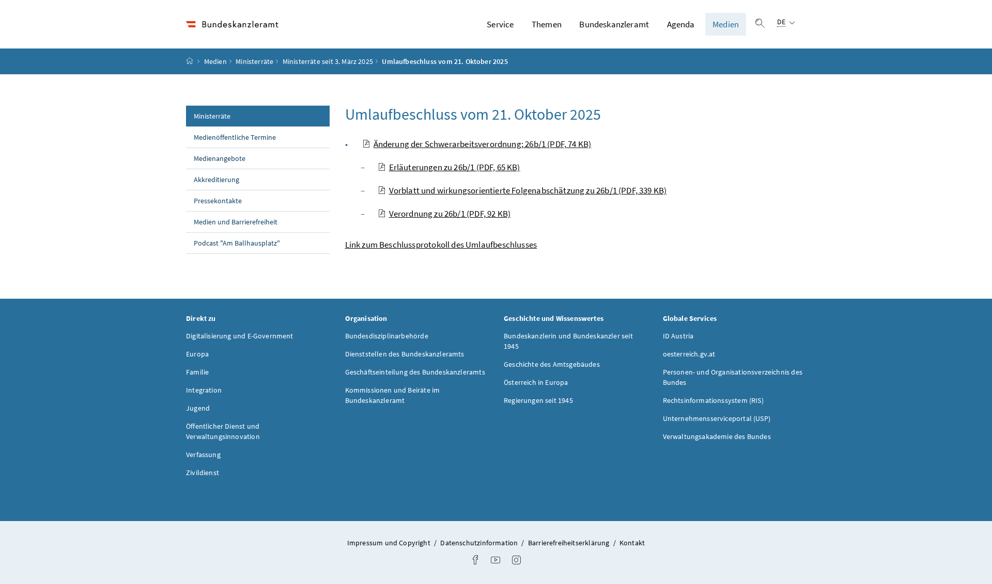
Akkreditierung (216, 179)
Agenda (681, 24)
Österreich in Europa (536, 382)
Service (500, 24)
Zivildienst (202, 472)
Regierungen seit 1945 (538, 400)
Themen (547, 24)
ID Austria (678, 335)
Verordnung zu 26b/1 (450, 213)
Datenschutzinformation (479, 542)
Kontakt (632, 542)
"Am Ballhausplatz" (237, 243)
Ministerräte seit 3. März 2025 (328, 61)
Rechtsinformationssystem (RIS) (713, 400)
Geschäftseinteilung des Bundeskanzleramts (415, 372)
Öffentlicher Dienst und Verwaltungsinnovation (223, 431)
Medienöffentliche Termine (235, 137)
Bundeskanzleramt (614, 24)
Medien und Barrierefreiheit (235, 221)
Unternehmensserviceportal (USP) (716, 418)
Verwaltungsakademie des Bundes (717, 436)
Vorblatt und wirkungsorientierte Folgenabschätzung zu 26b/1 (528, 190)
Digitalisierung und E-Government (239, 335)
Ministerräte (254, 61)
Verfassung (203, 454)
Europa (197, 354)
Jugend (198, 408)
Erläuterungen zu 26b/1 (454, 167)
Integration (204, 390)
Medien (725, 24)
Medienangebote (219, 158)
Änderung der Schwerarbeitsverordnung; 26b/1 (483, 144)
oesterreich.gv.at (689, 354)
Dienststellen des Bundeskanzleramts (404, 354)
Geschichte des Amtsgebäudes (552, 364)
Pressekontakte (218, 200)
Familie (197, 372)
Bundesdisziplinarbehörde (386, 335)
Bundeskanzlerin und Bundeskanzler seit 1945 (568, 341)
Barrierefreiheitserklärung (569, 542)
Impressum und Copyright (389, 542)
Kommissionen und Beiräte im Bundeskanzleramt (392, 395)
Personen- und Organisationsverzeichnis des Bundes (732, 377)
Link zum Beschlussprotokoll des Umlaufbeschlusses (441, 244)
